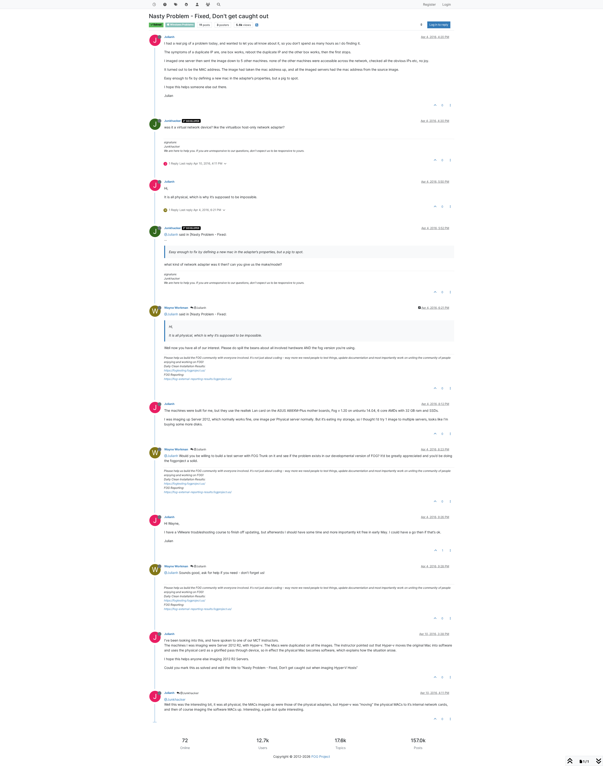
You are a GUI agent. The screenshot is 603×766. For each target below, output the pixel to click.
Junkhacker (172, 121)
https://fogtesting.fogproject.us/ (184, 370)
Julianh (169, 37)
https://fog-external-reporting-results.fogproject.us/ (198, 379)
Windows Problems (182, 24)
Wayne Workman (176, 307)
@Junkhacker (189, 693)
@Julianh (171, 234)
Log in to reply (438, 24)
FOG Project (320, 756)
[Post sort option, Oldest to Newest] (421, 24)
